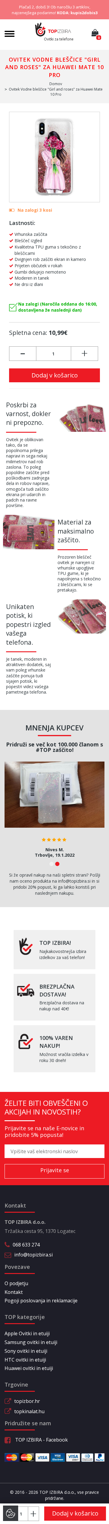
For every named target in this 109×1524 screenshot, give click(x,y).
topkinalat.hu (29, 1411)
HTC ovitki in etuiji (25, 1359)
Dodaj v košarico (54, 375)
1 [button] (51, 863)
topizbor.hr (27, 1401)
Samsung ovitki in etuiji (31, 1342)
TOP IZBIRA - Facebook (41, 1439)
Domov (55, 83)
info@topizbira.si (33, 1254)
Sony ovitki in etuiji (26, 1351)
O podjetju (16, 1283)
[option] (54, 812)
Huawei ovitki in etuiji (29, 1368)
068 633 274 (26, 1244)
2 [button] (57, 863)
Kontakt (14, 1292)
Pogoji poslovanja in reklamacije (41, 1300)
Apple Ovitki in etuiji (27, 1333)
